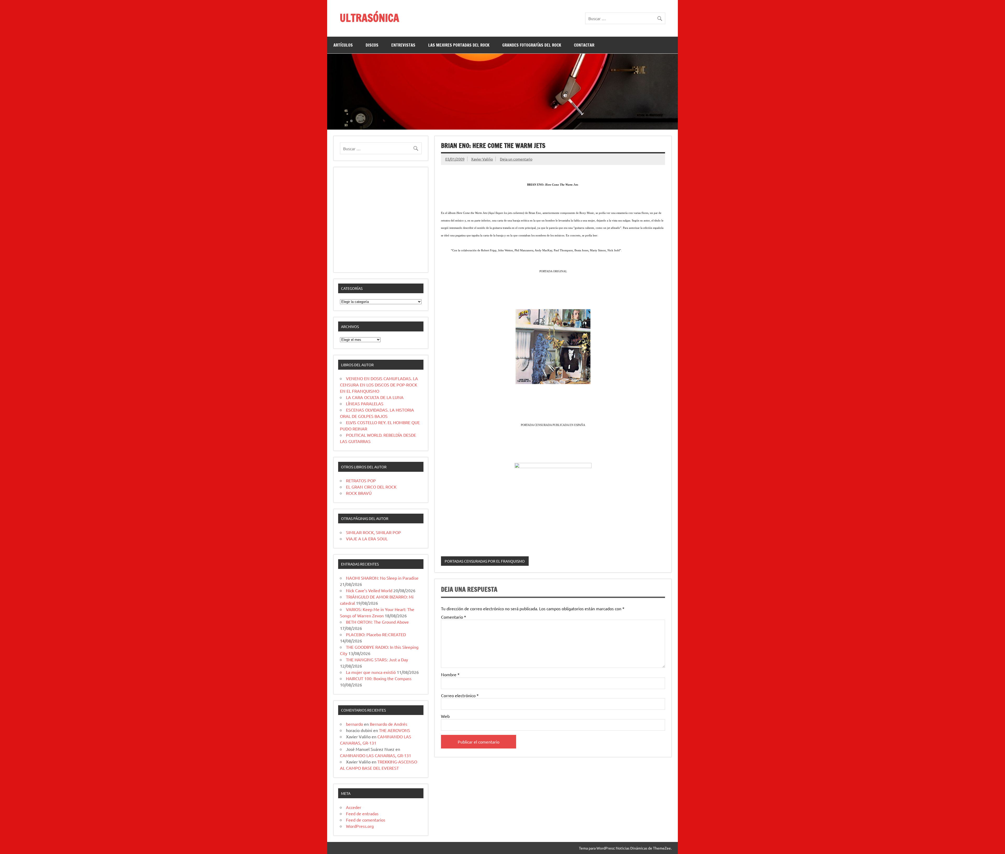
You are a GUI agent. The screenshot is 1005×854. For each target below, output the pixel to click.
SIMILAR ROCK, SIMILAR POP (373, 532)
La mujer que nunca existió (371, 672)
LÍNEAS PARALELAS (364, 403)
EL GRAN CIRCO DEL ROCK (371, 486)
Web (445, 716)
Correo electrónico (460, 695)
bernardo (354, 724)
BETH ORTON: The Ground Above (377, 621)
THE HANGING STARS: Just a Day (377, 659)
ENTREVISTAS (403, 45)
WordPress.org (360, 826)
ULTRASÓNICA (369, 17)
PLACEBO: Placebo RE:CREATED (376, 634)
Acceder (353, 807)
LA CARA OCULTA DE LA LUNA (375, 397)
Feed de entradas (362, 813)
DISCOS (372, 45)
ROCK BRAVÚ (359, 493)
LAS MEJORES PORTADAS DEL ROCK (458, 45)
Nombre (450, 674)
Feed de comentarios (365, 819)
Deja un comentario (516, 159)
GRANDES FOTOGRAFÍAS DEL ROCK (531, 45)
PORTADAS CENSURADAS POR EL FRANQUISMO (485, 561)
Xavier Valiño (482, 159)
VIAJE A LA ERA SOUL (367, 538)
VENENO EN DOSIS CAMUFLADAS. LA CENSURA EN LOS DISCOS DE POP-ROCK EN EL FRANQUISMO (379, 384)
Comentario (453, 617)
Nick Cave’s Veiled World (369, 590)
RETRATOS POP (361, 480)
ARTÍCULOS (343, 45)
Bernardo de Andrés (388, 724)
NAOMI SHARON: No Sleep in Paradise (382, 577)
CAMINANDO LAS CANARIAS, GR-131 (375, 755)
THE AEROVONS (394, 730)
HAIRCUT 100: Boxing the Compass (378, 678)
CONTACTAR (584, 45)
